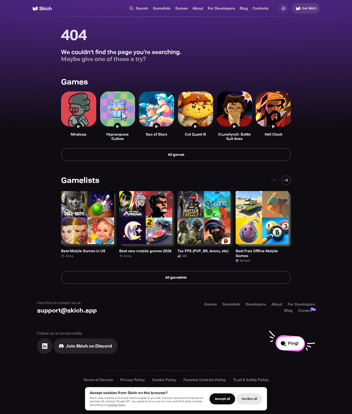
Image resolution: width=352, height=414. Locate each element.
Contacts (260, 8)
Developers (256, 304)
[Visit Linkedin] (44, 346)
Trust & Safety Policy (251, 380)
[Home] (42, 9)
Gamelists (161, 8)
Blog (244, 8)
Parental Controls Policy (204, 380)
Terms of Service (98, 380)
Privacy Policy (132, 380)
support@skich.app (67, 310)
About (198, 8)
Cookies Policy (116, 405)
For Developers (221, 8)
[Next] (286, 180)
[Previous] (274, 180)
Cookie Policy (164, 380)
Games (181, 8)
